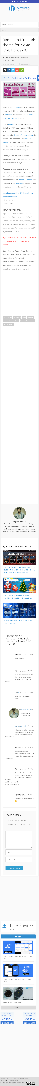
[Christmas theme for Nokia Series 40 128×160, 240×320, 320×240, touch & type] (19, 592)
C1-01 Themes (7, 317)
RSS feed (19, 183)
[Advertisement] (20, 16)
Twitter (21, 180)
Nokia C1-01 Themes (8, 64)
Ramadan (16, 107)
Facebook (29, 180)
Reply (31, 654)
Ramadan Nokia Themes (27, 321)
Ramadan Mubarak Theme (11, 321)
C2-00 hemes (17, 317)
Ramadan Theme (8, 324)
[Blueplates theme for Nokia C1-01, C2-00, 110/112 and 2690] (19, 618)
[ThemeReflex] (19, 13)
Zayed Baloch (26, 64)
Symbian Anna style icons (23, 135)
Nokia (24, 317)
